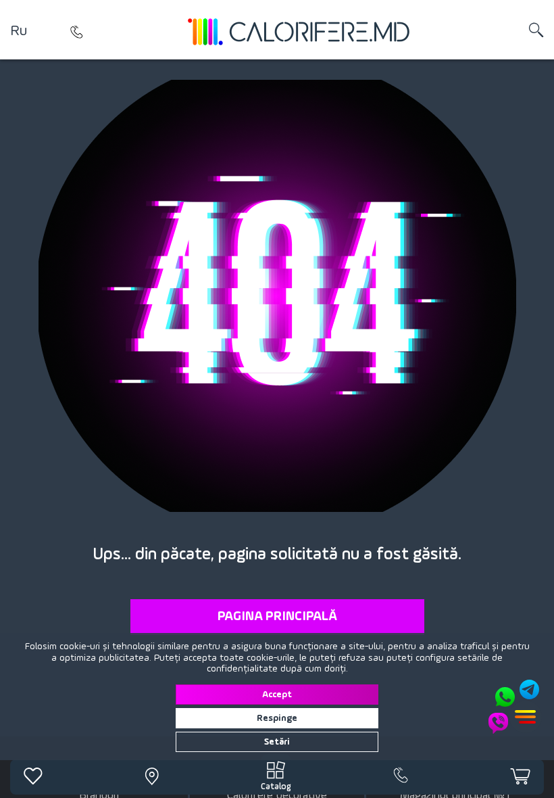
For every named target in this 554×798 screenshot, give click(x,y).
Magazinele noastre (77, 32)
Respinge (277, 718)
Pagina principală (277, 617)
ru (18, 31)
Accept (277, 694)
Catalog (276, 786)
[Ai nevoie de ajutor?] (515, 707)
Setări (277, 742)
